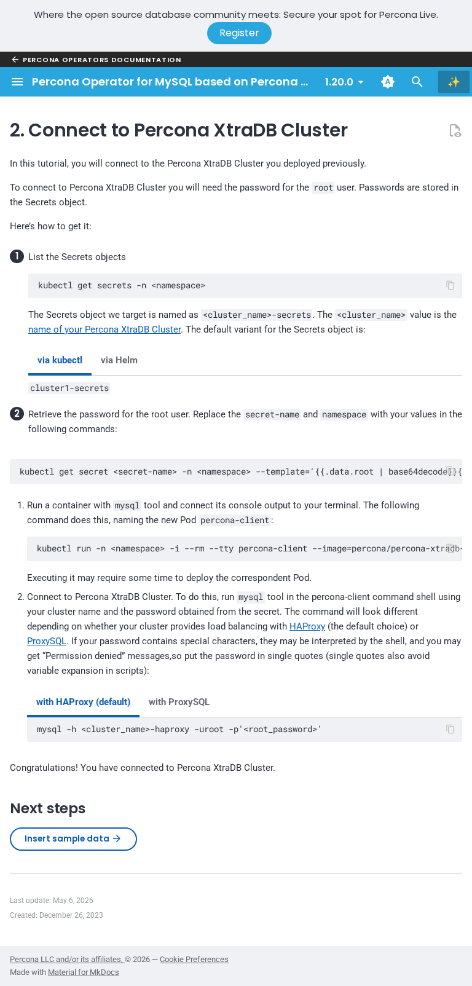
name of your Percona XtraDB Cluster (104, 329)
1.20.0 (339, 82)
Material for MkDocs (83, 972)
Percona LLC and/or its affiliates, (67, 959)
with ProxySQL (179, 702)
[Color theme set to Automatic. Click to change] (388, 81)
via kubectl (59, 360)
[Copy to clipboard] (451, 285)
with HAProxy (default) (83, 702)
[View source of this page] (454, 130)
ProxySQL (46, 641)
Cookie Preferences (194, 959)
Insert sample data (68, 839)
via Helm (119, 360)
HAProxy (307, 626)
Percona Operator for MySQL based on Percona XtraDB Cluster (208, 81)
